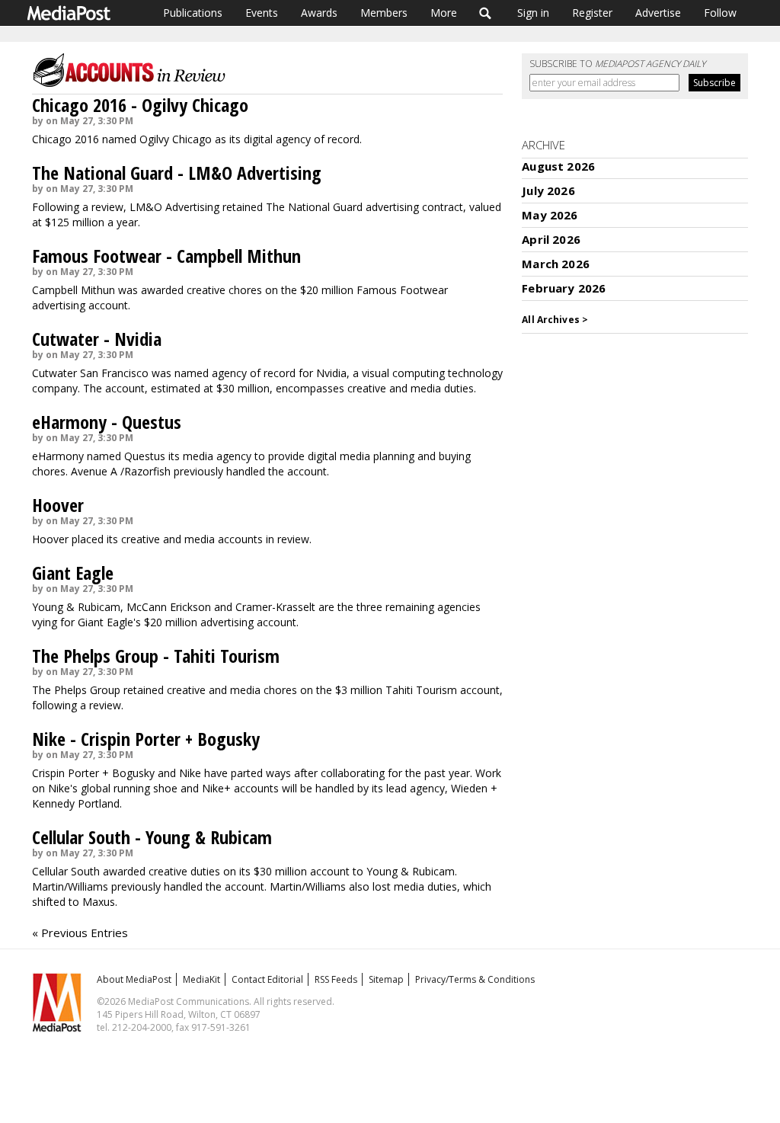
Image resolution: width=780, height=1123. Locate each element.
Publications (192, 12)
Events (261, 12)
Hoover (58, 504)
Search (485, 13)
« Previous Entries (80, 932)
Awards (319, 12)
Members (384, 12)
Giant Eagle (72, 572)
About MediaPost (134, 979)
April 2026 (551, 239)
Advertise (658, 12)
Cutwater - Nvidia (96, 338)
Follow (720, 12)
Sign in (533, 12)
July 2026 (548, 190)
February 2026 (564, 288)
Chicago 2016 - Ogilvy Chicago (140, 104)
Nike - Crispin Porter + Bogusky (146, 738)
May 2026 (549, 214)
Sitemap (386, 979)
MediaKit (201, 979)
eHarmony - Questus (106, 421)
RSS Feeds (336, 979)
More (443, 12)
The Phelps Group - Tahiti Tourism (156, 655)
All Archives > (555, 319)
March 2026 (556, 263)
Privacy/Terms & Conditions (475, 979)
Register (592, 12)
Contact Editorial (267, 979)
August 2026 (558, 166)
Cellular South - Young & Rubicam (152, 836)
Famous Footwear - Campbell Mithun (166, 255)
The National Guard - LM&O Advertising (176, 172)
